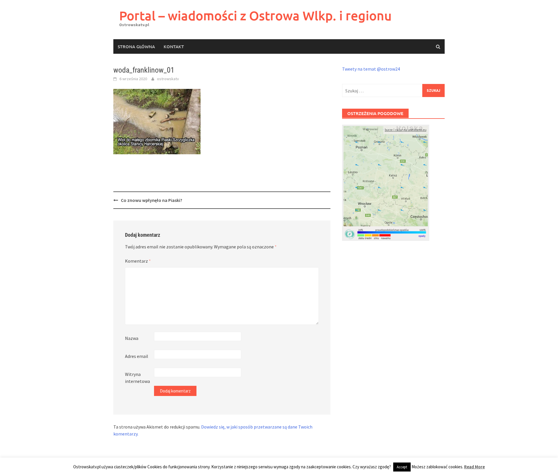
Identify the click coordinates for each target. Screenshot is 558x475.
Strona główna (136, 46)
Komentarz (138, 261)
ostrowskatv (168, 78)
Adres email (136, 356)
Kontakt (174, 46)
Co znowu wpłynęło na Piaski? (151, 200)
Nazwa (131, 338)
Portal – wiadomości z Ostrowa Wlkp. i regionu (255, 16)
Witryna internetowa (137, 377)
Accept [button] (402, 467)
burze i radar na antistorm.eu (405, 130)
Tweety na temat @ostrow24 (371, 69)
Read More (474, 466)
